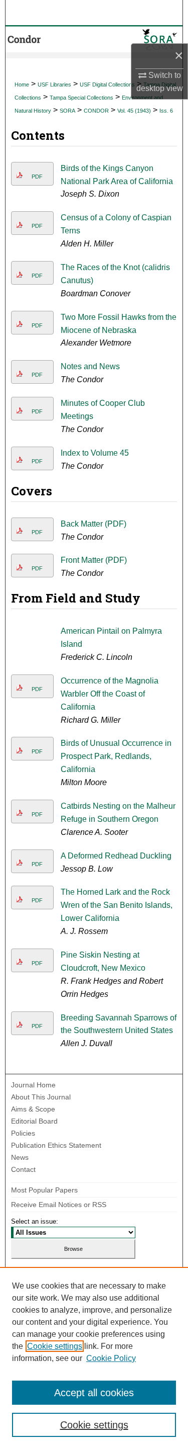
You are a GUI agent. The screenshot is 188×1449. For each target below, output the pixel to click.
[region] (94, 1358)
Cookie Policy (111, 1358)
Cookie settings (54, 1346)
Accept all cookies (94, 1392)
